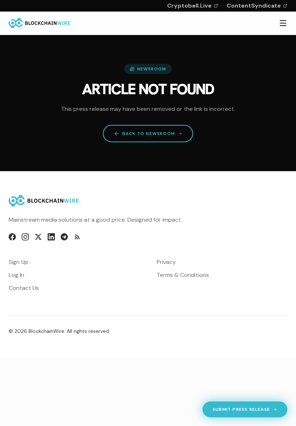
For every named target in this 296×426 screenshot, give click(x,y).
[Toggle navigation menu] (283, 23)
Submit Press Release (241, 411)
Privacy (166, 262)
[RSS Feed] (77, 236)
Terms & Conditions (183, 275)
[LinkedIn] (51, 236)
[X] (38, 236)
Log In (16, 275)
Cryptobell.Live (189, 5)
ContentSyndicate (254, 5)
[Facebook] (12, 236)
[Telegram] (64, 236)
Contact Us (24, 288)
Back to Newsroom (148, 133)
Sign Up (18, 262)
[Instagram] (25, 236)
